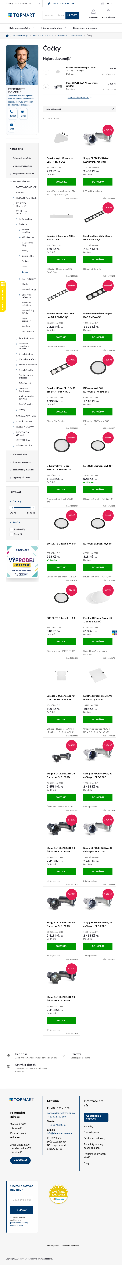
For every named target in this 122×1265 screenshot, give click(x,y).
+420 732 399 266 (56, 1116)
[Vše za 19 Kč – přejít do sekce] (22, 561)
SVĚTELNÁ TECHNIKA (21, 212)
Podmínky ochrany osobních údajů (94, 1146)
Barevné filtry (28, 256)
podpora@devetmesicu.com (62, 1113)
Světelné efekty (26, 370)
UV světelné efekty (27, 359)
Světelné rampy (29, 289)
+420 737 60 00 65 (56, 1125)
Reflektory (24, 224)
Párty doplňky (25, 219)
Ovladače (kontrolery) (24, 390)
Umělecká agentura (70, 1245)
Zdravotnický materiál (23, 469)
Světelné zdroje (26, 354)
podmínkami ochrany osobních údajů (19, 1224)
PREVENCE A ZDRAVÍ (22, 433)
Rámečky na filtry (27, 244)
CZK (107, 3)
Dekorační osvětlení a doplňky (24, 346)
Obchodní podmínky (94, 1138)
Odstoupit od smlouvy (93, 1117)
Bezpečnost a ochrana (23, 173)
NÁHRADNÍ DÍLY (24, 445)
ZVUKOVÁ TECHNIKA (21, 204)
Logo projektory (26, 319)
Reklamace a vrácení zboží (95, 1156)
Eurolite (19, 529)
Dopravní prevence (21, 462)
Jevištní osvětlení (26, 231)
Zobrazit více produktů (78, 97)
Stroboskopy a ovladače (26, 376)
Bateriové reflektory (26, 304)
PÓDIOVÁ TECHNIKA (26, 416)
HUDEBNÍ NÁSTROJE (26, 198)
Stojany (25, 261)
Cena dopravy (24, 3)
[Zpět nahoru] (114, 632)
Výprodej (20, 192)
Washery (26, 326)
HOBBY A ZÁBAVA (25, 427)
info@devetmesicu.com (59, 1133)
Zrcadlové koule (26, 338)
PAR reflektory (29, 278)
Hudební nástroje (21, 181)
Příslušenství (28, 237)
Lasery (22, 409)
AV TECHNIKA (23, 440)
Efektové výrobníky (28, 364)
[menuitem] (21, 28)
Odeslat (21, 1210)
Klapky (25, 250)
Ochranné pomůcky (22, 158)
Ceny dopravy (52, 1245)
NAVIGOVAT (20, 1160)
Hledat (72, 15)
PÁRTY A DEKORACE (26, 187)
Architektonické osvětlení (26, 397)
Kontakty (9, 3)
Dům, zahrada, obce (22, 166)
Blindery (25, 284)
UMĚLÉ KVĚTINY (24, 421)
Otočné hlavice (26, 404)
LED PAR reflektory (26, 296)
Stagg (18, 534)
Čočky (25, 272)
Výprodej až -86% (21, 477)
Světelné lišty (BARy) (28, 311)
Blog (86, 1163)
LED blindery (28, 331)
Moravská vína (20, 454)
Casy (24, 266)
